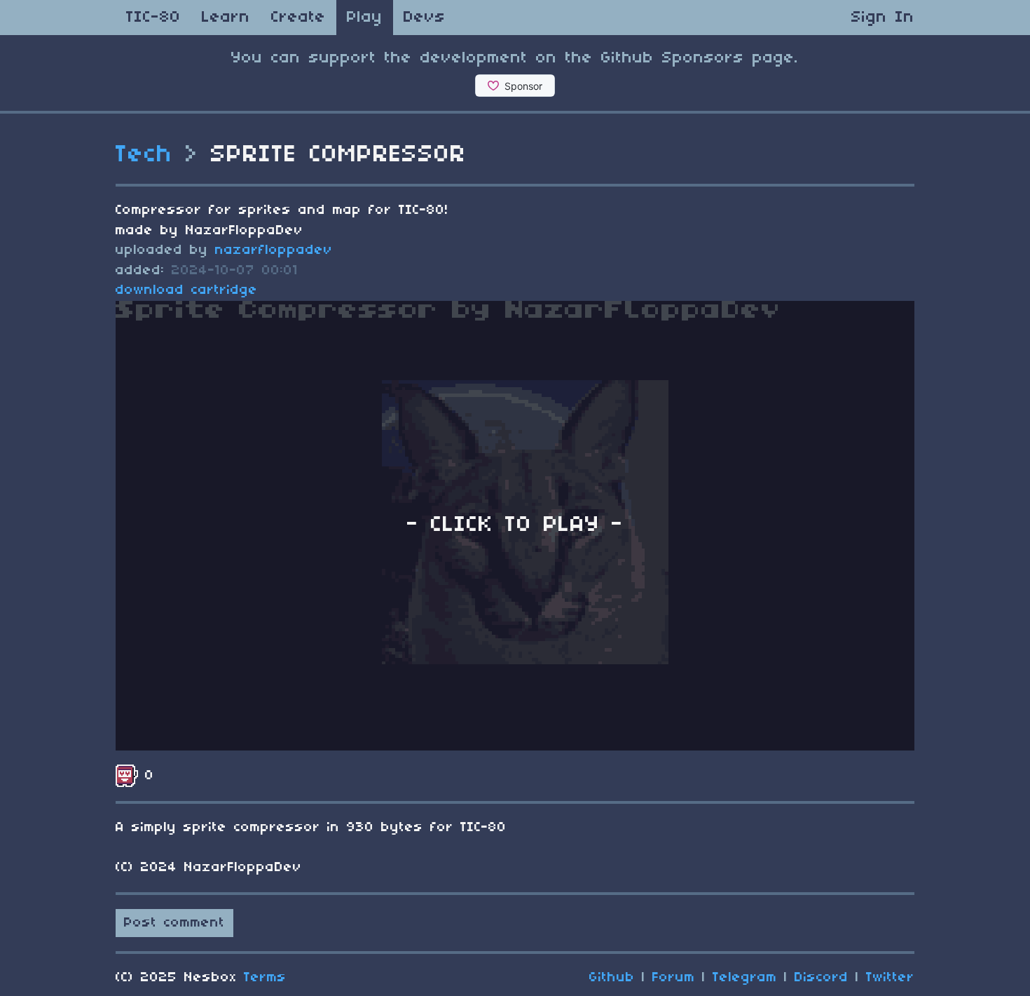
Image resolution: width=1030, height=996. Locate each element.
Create (298, 17)
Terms (265, 978)
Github (612, 978)
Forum (673, 978)
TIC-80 (153, 17)
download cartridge (187, 290)
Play (365, 17)
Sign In (882, 17)
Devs (425, 17)
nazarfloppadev (274, 250)
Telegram (745, 978)
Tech (144, 155)
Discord (822, 978)
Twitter (890, 978)
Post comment (174, 923)
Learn (226, 17)
